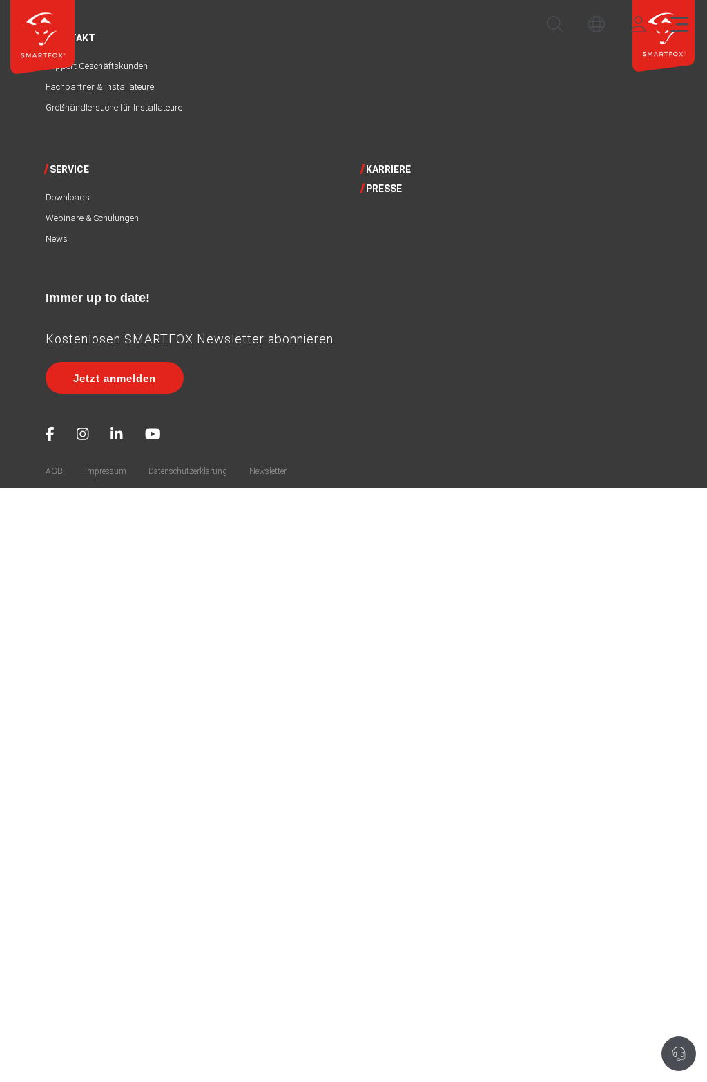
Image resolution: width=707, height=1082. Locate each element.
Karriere (388, 169)
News (57, 239)
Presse (384, 188)
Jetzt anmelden (114, 378)
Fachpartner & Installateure (100, 87)
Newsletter (268, 471)
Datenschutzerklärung (187, 471)
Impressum (105, 471)
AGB (54, 471)
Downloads (68, 197)
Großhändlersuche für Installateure (114, 107)
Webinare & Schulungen (92, 218)
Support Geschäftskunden (97, 66)
